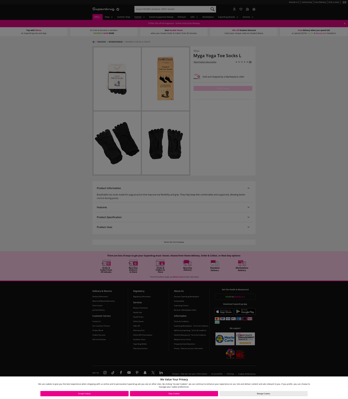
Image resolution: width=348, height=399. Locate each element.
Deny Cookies (174, 394)
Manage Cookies (263, 394)
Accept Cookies (84, 394)
